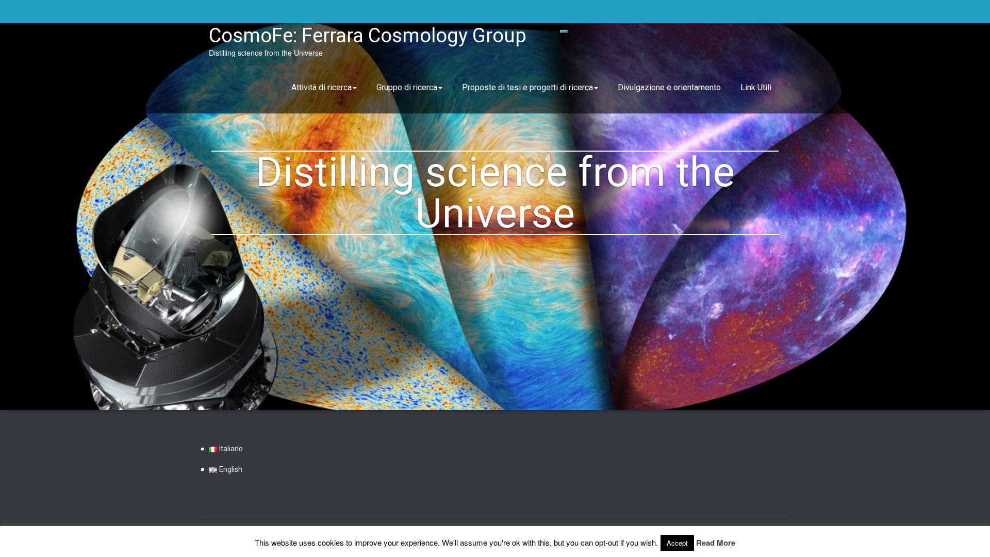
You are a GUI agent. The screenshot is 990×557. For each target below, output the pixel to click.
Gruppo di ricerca (406, 87)
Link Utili (755, 87)
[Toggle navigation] (564, 31)
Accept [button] (677, 543)
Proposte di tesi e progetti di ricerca (527, 87)
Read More (715, 542)
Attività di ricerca (321, 87)
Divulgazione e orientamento (669, 87)
